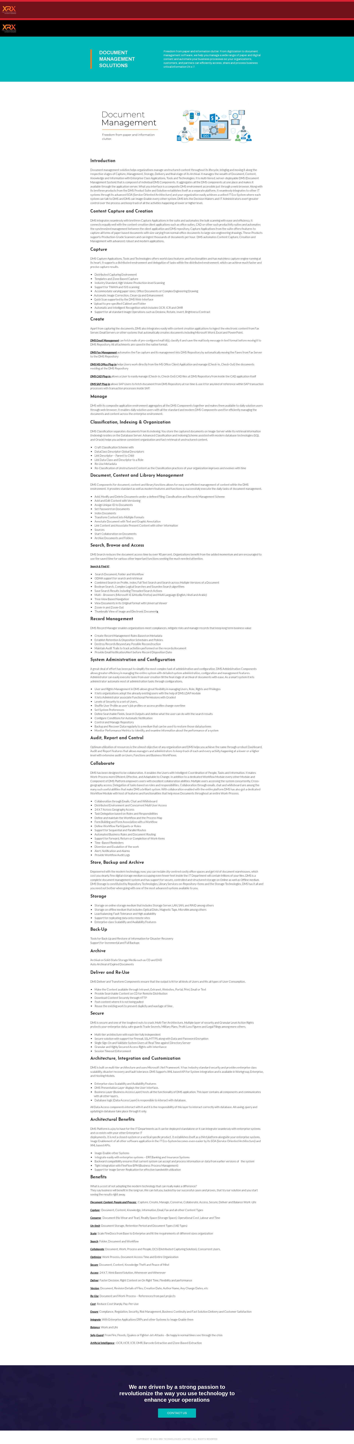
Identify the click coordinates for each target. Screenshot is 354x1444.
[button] (177, 1413)
